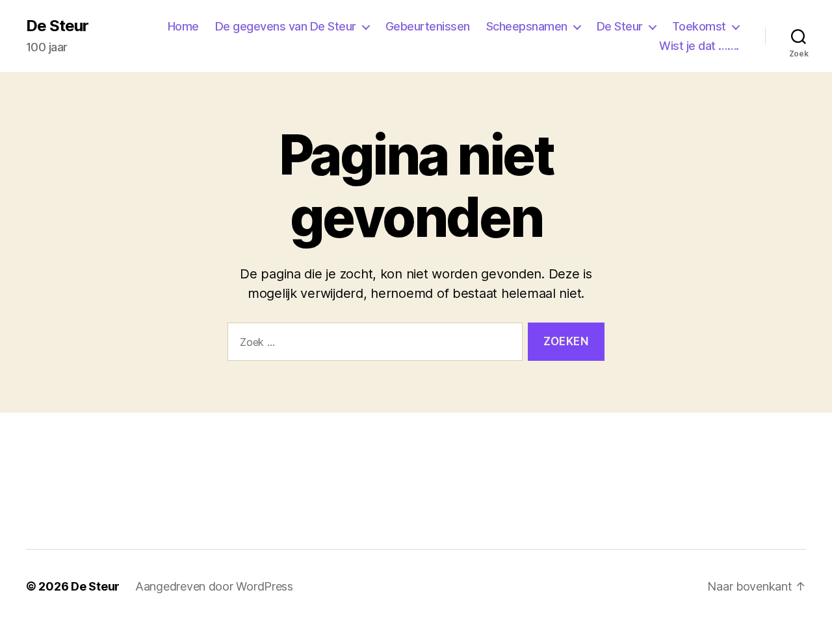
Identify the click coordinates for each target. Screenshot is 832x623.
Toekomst (699, 26)
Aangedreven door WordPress (214, 586)
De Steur (57, 26)
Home (183, 26)
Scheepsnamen (526, 26)
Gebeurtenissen (427, 26)
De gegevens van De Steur (285, 26)
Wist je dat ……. (699, 46)
